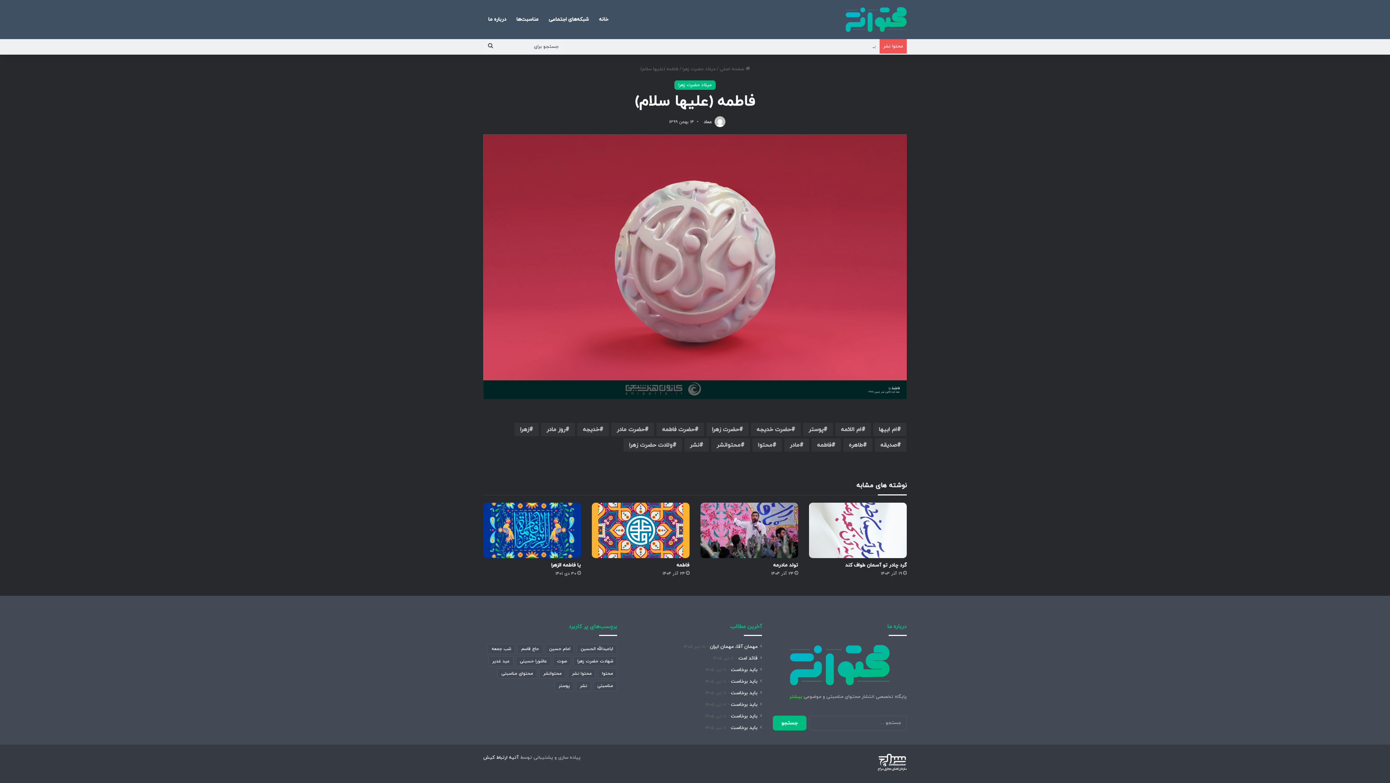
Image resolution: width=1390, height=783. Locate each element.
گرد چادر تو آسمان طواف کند (876, 565)
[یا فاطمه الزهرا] (532, 530)
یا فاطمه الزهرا (566, 565)
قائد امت (748, 658)
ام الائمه (851, 430)
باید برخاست (744, 669)
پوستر (816, 430)
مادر (795, 445)
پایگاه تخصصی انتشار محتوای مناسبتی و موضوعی (824, 46)
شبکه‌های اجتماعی (569, 19)
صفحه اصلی (733, 69)
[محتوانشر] (876, 19)
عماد (708, 122)
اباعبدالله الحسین (597, 649)
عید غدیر (501, 661)
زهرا (524, 430)
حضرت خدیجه (774, 430)
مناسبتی (605, 686)
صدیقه (888, 445)
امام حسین (559, 649)
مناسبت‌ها (528, 19)
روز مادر (556, 430)
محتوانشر (729, 445)
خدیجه (591, 430)
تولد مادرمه (785, 565)
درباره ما (497, 19)
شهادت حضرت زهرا (595, 661)
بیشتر (795, 697)
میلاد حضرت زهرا (699, 69)
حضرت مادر (631, 430)
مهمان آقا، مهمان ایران (734, 646)
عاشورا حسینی (533, 661)
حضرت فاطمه (678, 430)
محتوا (765, 445)
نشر (694, 445)
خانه (603, 19)
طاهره (856, 445)
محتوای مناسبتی (517, 674)
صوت (562, 661)
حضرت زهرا (725, 430)
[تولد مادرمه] (749, 530)
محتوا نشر (582, 674)
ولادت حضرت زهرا (651, 445)
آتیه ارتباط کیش (501, 757)
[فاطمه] (641, 530)
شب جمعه (501, 649)
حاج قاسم (530, 649)
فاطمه (824, 445)
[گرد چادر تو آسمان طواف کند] (858, 530)
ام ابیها (888, 430)
